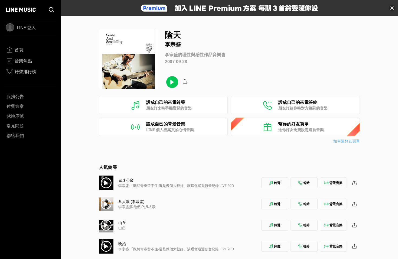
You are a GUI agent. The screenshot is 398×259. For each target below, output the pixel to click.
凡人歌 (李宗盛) (131, 201)
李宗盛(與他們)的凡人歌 (137, 206)
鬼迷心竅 (125, 180)
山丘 (122, 222)
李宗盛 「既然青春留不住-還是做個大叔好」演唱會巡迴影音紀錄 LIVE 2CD (176, 185)
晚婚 (122, 243)
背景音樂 (336, 182)
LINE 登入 (26, 28)
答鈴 (306, 182)
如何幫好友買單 (346, 141)
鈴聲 (277, 182)
